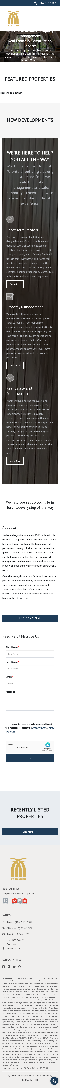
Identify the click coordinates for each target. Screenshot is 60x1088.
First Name (12, 647)
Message (10, 691)
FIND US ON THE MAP (30, 618)
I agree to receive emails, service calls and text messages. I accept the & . (30, 728)
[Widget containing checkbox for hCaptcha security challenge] (30, 747)
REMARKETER (30, 1079)
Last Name (12, 662)
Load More (28, 831)
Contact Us (15, 284)
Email (9, 676)
